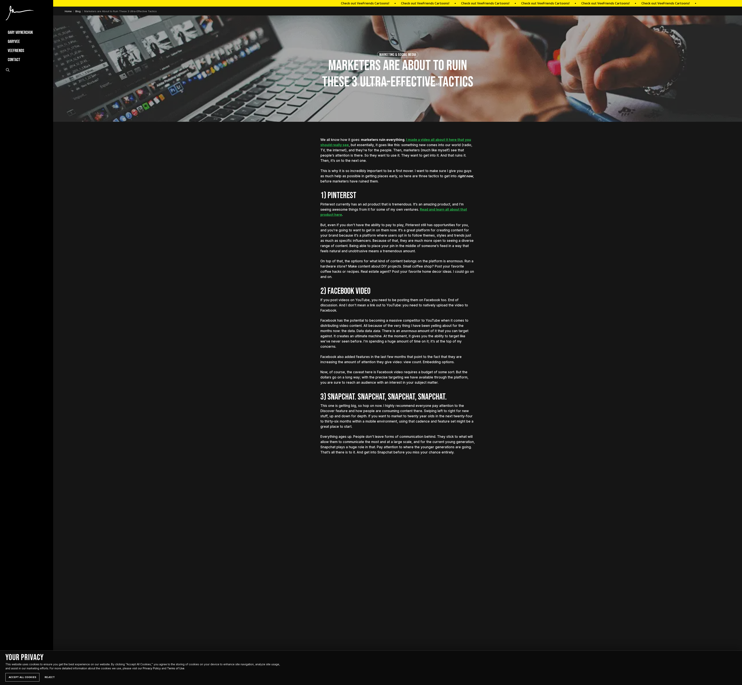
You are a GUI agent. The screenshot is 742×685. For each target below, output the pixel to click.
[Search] (10, 69)
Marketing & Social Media (397, 54)
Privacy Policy (152, 668)
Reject (49, 677)
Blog (78, 11)
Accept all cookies (22, 677)
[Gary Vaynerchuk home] (20, 13)
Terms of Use (175, 668)
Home (68, 11)
